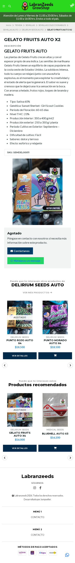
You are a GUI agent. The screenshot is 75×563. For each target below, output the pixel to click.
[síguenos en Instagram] (35, 487)
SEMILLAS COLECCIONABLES (52, 25)
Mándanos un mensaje (26, 260)
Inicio (8, 25)
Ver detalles (20, 356)
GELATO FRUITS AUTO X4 (20, 434)
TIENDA (18, 25)
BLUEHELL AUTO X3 (55, 433)
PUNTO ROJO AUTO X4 (19, 342)
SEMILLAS (30, 25)
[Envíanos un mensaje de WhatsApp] (67, 555)
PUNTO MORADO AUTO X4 (55, 342)
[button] (55, 355)
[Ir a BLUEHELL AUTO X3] (55, 410)
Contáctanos (21, 251)
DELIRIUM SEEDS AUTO (32, 30)
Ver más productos (36, 293)
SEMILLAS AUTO (10, 30)
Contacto (37, 517)
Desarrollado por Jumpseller (37, 499)
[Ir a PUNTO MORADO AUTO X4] (55, 317)
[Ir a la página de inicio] (37, 6)
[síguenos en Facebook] (40, 487)
